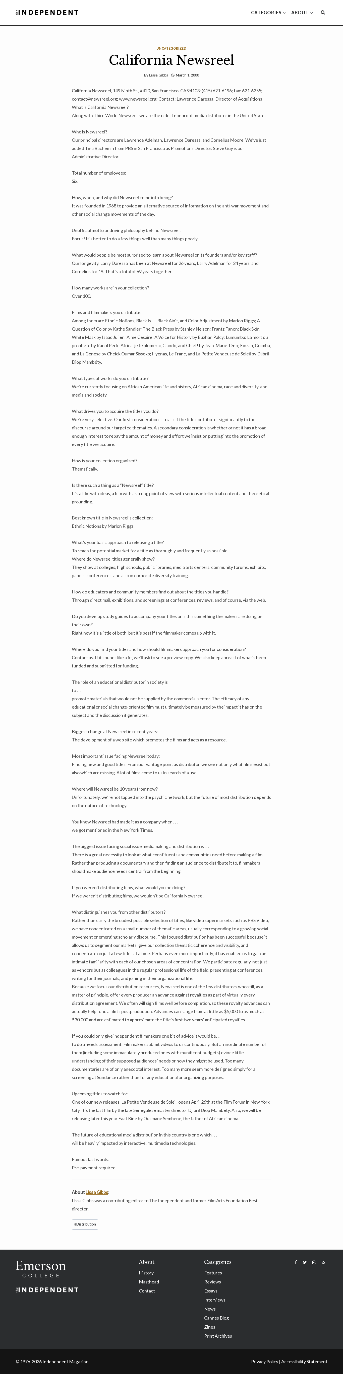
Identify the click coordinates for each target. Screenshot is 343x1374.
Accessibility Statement (304, 1361)
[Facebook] (296, 1262)
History (146, 1272)
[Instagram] (314, 1262)
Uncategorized (171, 48)
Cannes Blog (216, 1318)
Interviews (214, 1300)
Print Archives (218, 1336)
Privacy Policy (264, 1361)
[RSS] (323, 1262)
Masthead (149, 1281)
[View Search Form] (322, 12)
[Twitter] (305, 1262)
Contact (147, 1290)
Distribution (85, 1224)
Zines (209, 1327)
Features (213, 1272)
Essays (210, 1290)
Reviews (212, 1281)
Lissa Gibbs (158, 75)
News (210, 1309)
